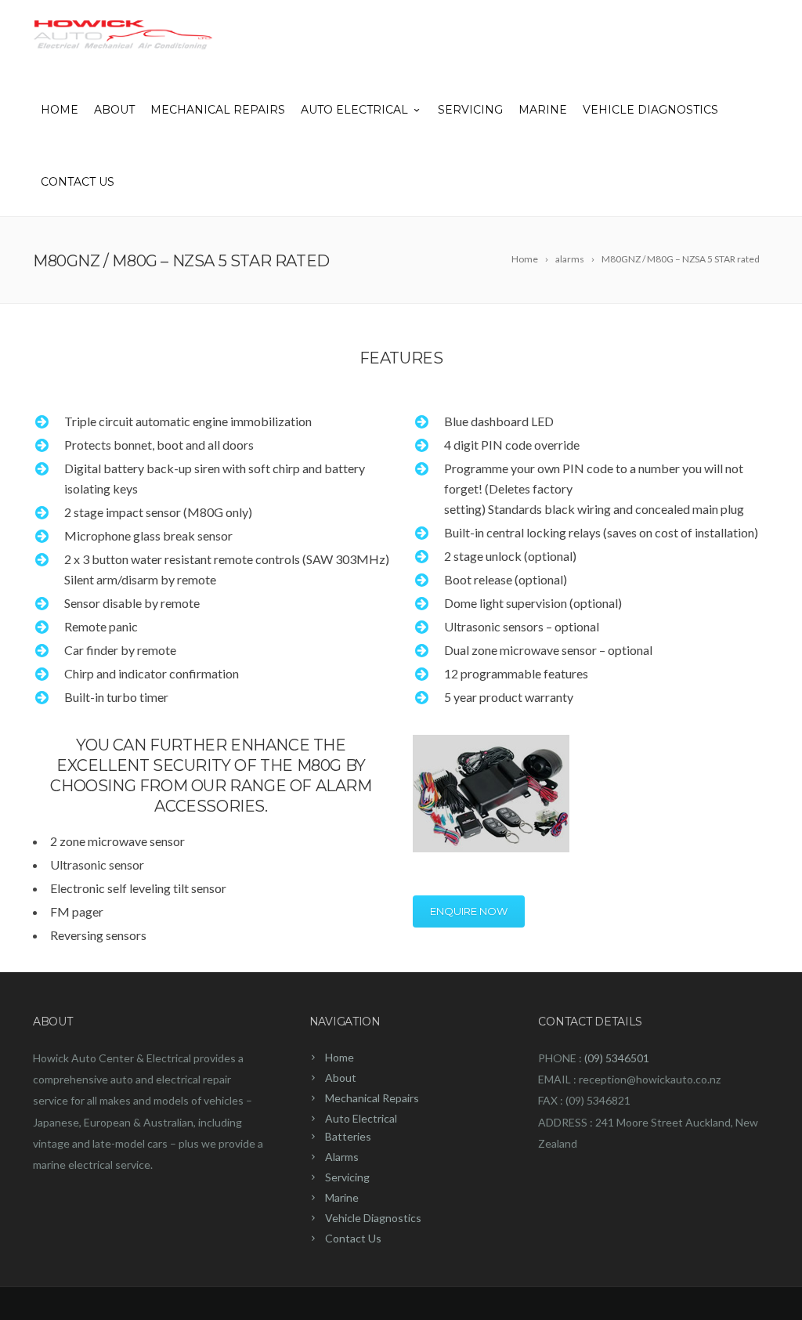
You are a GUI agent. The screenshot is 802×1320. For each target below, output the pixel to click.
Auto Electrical (354, 110)
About (114, 110)
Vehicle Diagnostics (650, 110)
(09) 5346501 (616, 1058)
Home (59, 110)
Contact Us (77, 182)
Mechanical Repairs (217, 110)
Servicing (470, 110)
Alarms (342, 1156)
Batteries (348, 1136)
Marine (542, 110)
